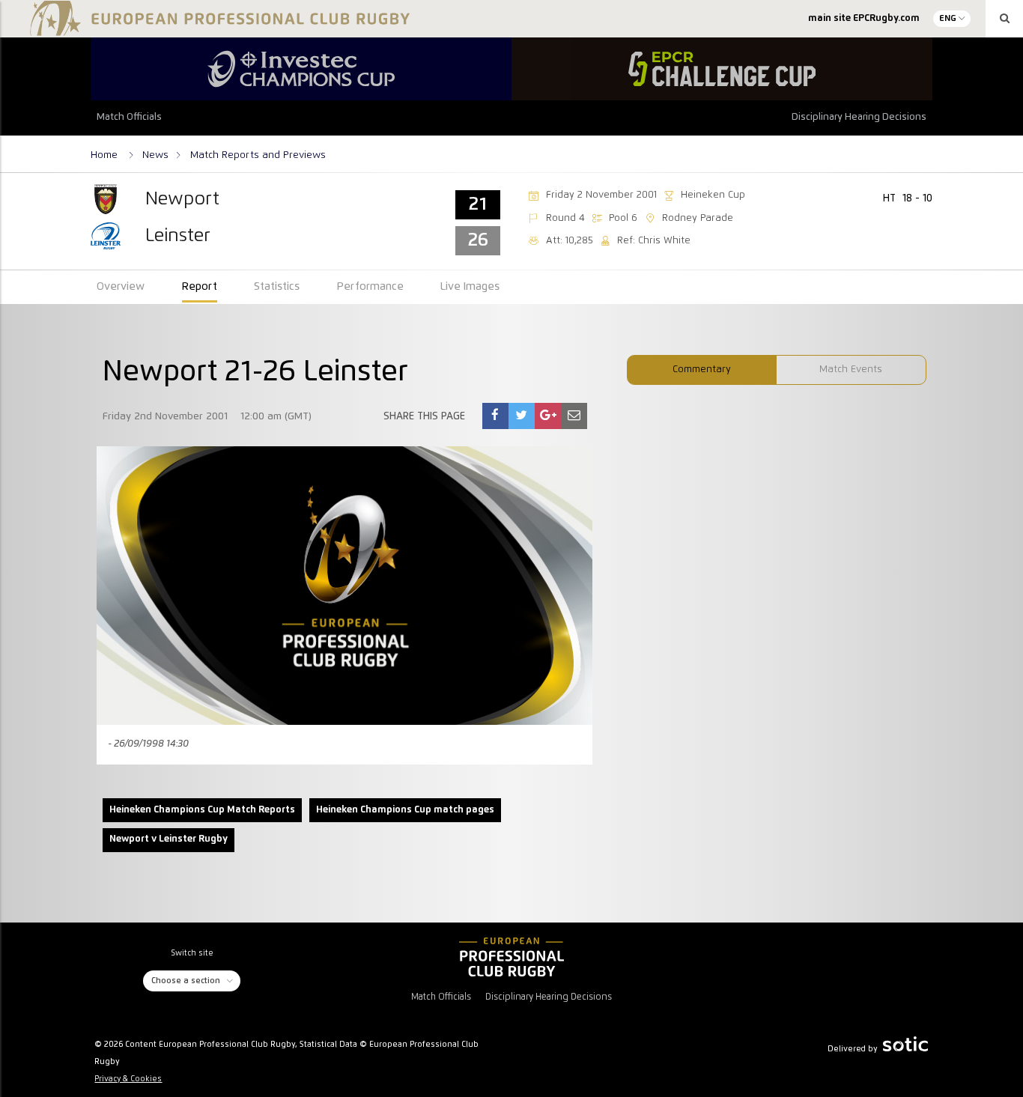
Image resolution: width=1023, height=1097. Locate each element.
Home (106, 155)
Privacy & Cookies (128, 1079)
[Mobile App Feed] (511, 957)
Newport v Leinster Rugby (168, 839)
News (155, 155)
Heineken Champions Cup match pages (405, 810)
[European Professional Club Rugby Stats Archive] (217, 30)
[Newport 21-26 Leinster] (495, 416)
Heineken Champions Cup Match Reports (202, 810)
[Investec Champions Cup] (301, 68)
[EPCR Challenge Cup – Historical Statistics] (721, 68)
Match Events (850, 369)
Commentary (702, 369)
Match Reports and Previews (258, 155)
